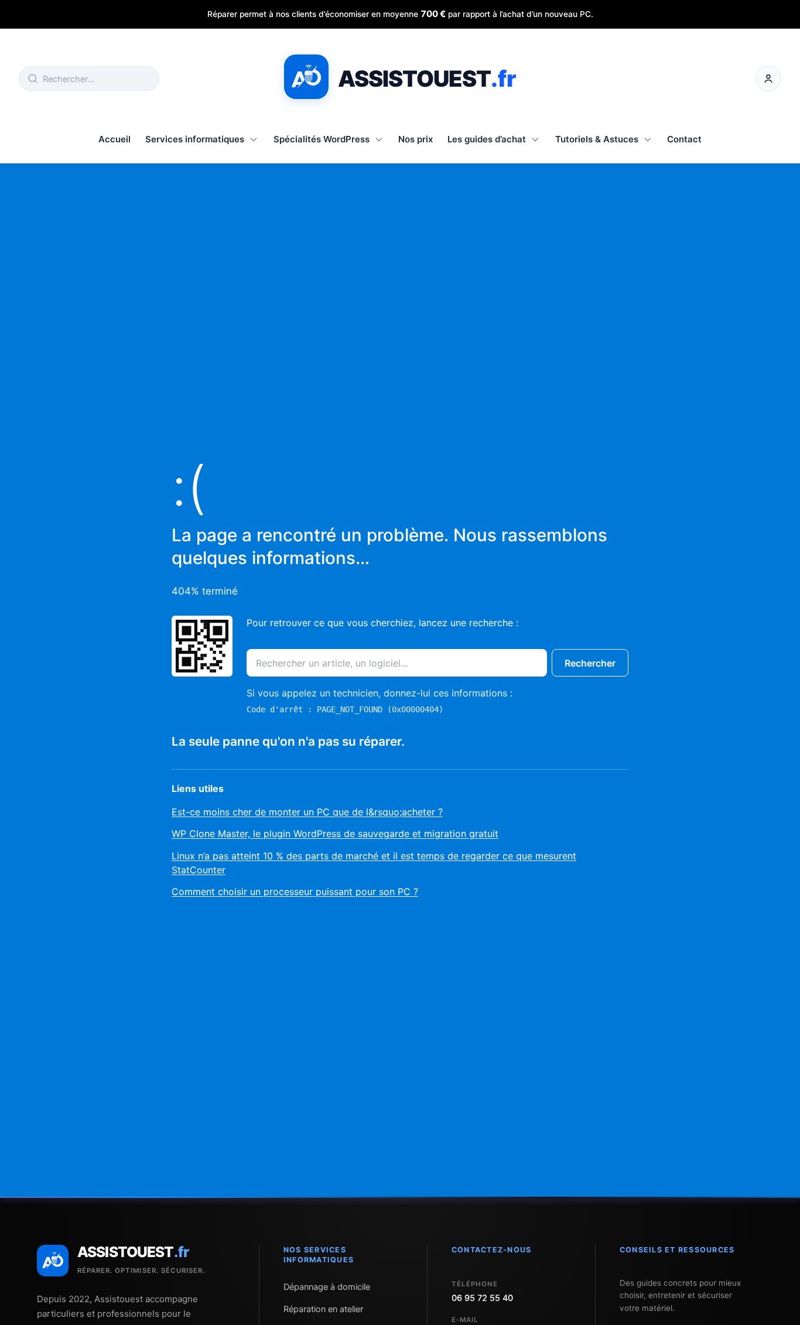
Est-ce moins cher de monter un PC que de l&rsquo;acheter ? (307, 812)
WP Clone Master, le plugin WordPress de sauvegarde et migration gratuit (335, 833)
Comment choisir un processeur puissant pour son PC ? (295, 891)
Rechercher (590, 663)
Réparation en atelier (323, 1309)
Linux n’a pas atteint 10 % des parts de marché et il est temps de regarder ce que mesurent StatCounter (374, 863)
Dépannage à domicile (326, 1287)
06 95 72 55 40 (482, 1298)
